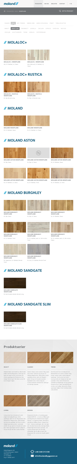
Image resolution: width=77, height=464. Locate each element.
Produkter (10, 11)
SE (71, 3)
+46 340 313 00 (42, 452)
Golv (16, 11)
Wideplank (22, 11)
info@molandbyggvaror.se (46, 456)
